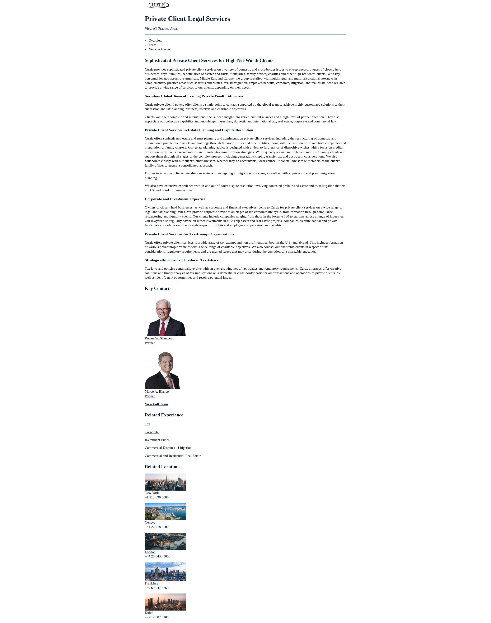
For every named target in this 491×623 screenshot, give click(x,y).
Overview (155, 40)
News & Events (160, 49)
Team (152, 45)
